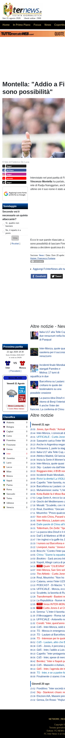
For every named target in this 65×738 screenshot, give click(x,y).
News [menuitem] (47, 24)
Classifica (9, 417)
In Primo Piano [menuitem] (21, 24)
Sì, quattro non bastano (12, 224)
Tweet (58, 276)
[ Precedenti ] (15, 371)
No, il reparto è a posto (13, 231)
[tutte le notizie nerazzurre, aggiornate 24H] (22, 10)
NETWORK (54, 719)
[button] (15, 238)
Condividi (40, 276)
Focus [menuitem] (37, 24)
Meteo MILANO (15, 378)
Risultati (15, 243)
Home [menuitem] (6, 24)
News (41, 255)
